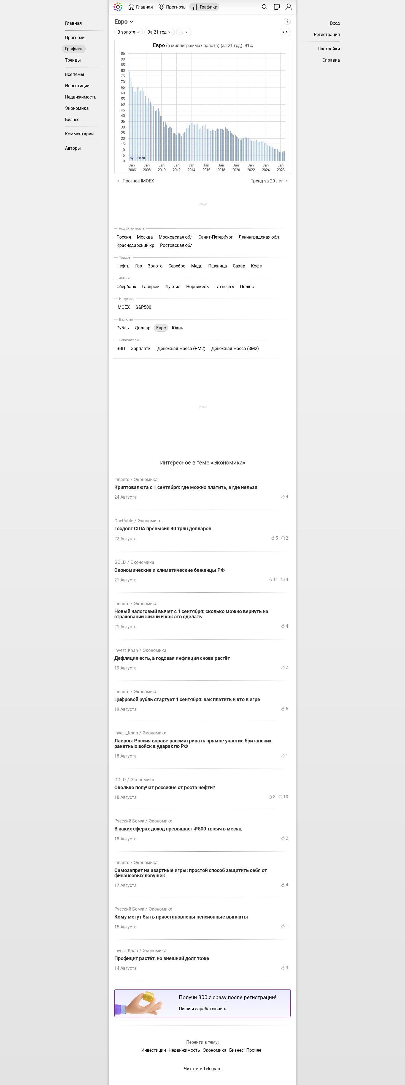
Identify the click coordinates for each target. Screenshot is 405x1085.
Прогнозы (75, 37)
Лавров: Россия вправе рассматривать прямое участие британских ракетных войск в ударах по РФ (192, 743)
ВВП (121, 348)
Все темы (74, 74)
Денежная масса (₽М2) (181, 348)
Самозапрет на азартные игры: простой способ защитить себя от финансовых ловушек (190, 873)
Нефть (123, 266)
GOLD (120, 562)
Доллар (142, 327)
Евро (121, 21)
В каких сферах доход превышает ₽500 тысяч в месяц (178, 829)
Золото (155, 266)
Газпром (151, 286)
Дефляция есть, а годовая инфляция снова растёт (172, 658)
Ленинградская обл (259, 237)
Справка (331, 60)
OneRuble (123, 520)
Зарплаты (141, 348)
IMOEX (123, 307)
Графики (74, 48)
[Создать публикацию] (277, 6)
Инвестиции (77, 85)
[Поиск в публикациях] (264, 6)
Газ (138, 266)
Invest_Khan (126, 650)
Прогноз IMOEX (137, 181)
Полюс (247, 286)
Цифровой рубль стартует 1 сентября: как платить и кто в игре (187, 699)
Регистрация (327, 34)
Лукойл (172, 286)
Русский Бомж (129, 821)
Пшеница (217, 266)
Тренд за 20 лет (267, 181)
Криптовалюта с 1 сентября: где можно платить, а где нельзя (185, 487)
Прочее (253, 1050)
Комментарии (79, 133)
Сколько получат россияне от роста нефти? (164, 787)
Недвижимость (80, 97)
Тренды (73, 60)
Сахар (239, 266)
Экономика (77, 108)
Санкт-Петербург (215, 237)
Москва (145, 237)
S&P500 (143, 307)
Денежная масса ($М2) (235, 348)
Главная (73, 23)
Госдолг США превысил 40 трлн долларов (162, 528)
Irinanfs (121, 479)
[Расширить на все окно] (285, 32)
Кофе (256, 266)
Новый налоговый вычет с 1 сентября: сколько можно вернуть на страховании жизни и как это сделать (191, 614)
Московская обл (176, 237)
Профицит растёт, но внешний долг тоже (161, 958)
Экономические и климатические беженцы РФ (169, 570)
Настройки (329, 48)
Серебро (176, 266)
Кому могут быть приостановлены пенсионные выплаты (181, 917)
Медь (196, 266)
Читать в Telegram (203, 1068)
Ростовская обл (176, 245)
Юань (177, 327)
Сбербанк (126, 286)
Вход (335, 23)
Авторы (73, 148)
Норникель (197, 286)
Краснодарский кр (135, 245)
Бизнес (72, 119)
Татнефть (224, 286)
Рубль (123, 327)
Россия (124, 237)
